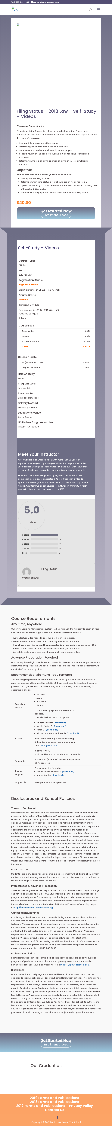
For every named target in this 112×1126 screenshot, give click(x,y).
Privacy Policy (81, 1105)
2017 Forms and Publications (40, 1105)
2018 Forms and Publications (54, 1101)
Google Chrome (49, 745)
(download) (60, 722)
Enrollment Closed (56, 215)
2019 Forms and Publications (54, 1097)
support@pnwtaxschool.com (74, 964)
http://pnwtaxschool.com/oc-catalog (33, 907)
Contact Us (54, 1109)
